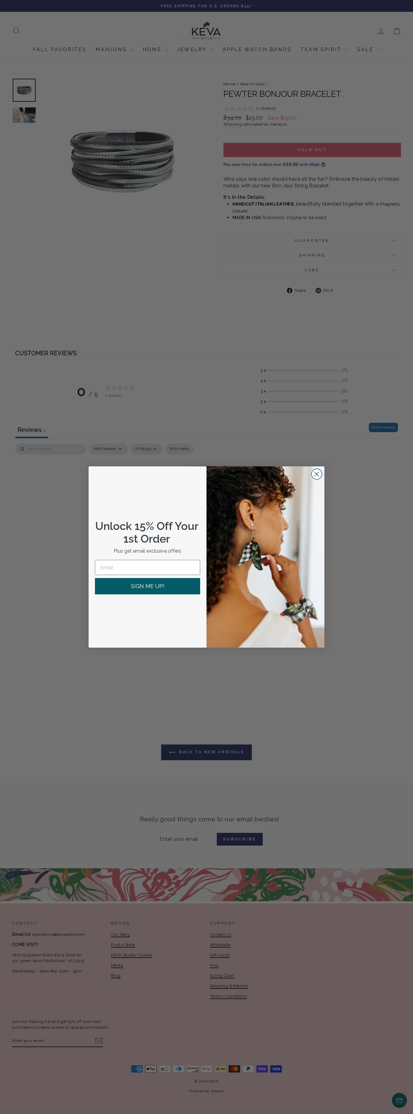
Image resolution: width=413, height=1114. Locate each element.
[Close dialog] (316, 474)
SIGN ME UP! (147, 586)
